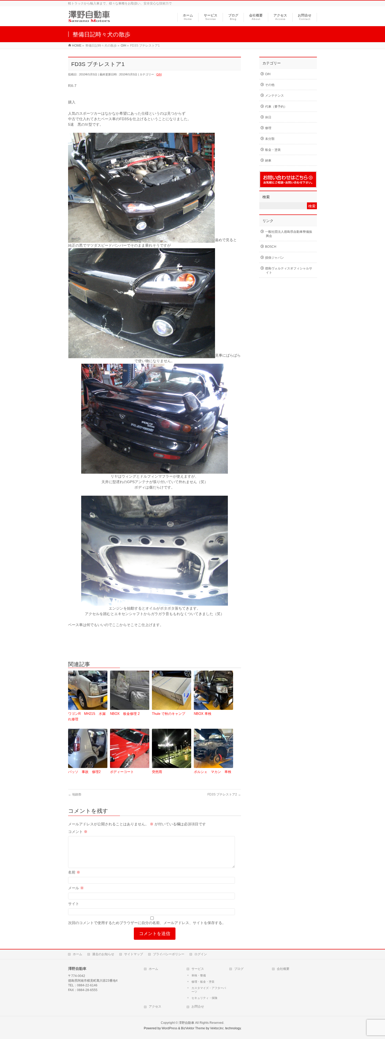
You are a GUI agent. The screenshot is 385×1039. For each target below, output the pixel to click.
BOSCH (270, 246)
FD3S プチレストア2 (224, 794)
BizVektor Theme (193, 1028)
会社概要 (283, 969)
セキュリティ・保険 (204, 997)
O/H (159, 74)
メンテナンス (274, 95)
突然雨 (157, 772)
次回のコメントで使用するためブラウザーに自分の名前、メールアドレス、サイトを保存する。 (147, 923)
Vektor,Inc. (217, 1028)
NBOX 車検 (202, 714)
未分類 (269, 139)
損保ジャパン (274, 257)
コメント (77, 832)
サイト (73, 904)
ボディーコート (122, 772)
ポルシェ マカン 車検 (212, 772)
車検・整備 (198, 975)
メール (76, 888)
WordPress (169, 1028)
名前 (74, 872)
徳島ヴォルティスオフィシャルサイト (288, 270)
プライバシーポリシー (168, 954)
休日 (268, 117)
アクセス (155, 1006)
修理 (268, 128)
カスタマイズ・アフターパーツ (208, 989)
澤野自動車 (186, 1023)
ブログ (239, 969)
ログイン (200, 954)
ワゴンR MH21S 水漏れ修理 (87, 716)
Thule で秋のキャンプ (168, 714)
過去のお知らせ (103, 954)
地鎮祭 (74, 794)
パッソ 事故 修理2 (84, 772)
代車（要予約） (276, 106)
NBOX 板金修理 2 (125, 714)
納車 (268, 160)
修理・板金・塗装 (202, 981)
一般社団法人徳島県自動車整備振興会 (288, 234)
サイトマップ (133, 954)
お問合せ (197, 1006)
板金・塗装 (273, 150)
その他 (269, 85)
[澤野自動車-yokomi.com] (89, 19)
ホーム (77, 954)
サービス (197, 969)
